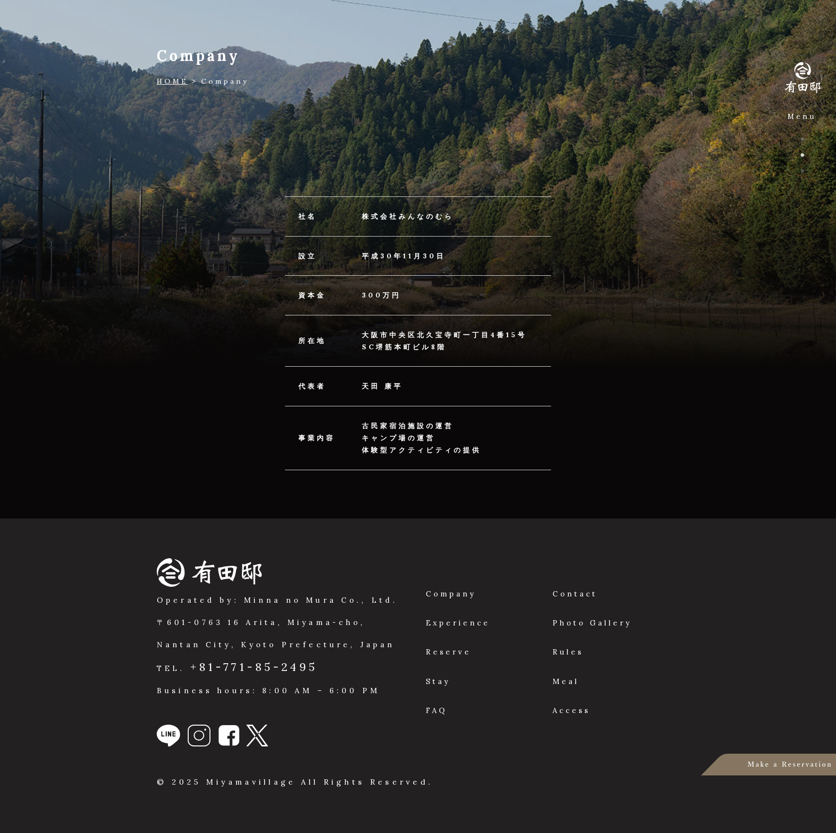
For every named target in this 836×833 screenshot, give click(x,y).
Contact (574, 593)
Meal (565, 681)
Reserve (448, 651)
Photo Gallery (592, 622)
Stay (438, 681)
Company (451, 593)
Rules (567, 651)
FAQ (436, 710)
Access (571, 710)
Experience (458, 622)
